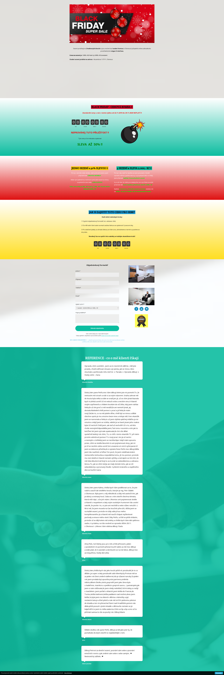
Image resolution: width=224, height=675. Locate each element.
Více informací (68, 673)
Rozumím (219, 673)
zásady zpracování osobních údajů (109, 335)
